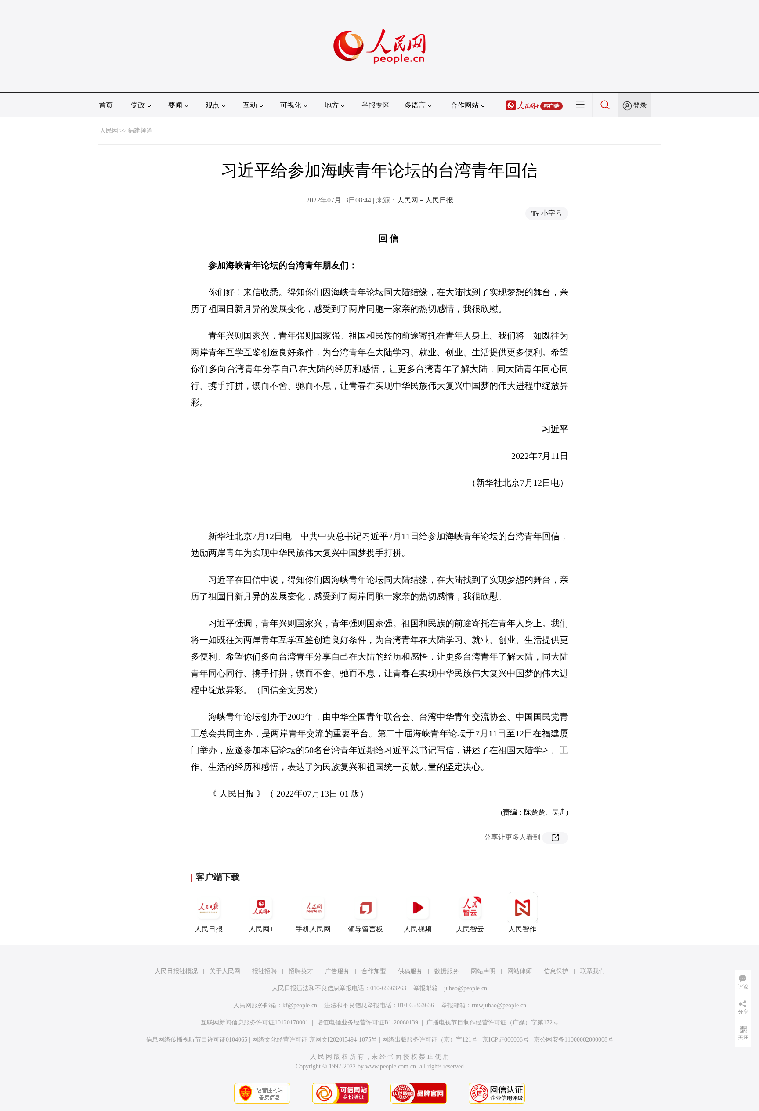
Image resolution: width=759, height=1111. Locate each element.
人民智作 (522, 929)
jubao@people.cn (465, 988)
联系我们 (592, 971)
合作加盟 (373, 971)
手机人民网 (313, 929)
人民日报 (209, 929)
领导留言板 (365, 929)
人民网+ (261, 929)
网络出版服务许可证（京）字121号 (429, 1039)
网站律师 (519, 971)
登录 (640, 105)
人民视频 (418, 929)
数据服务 (446, 971)
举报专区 (375, 105)
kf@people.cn (299, 1005)
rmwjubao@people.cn (499, 1005)
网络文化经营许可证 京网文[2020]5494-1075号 (314, 1039)
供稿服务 (410, 971)
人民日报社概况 (176, 971)
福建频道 (140, 130)
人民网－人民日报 (425, 200)
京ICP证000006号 (505, 1039)
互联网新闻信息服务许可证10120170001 (254, 1022)
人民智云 (470, 929)
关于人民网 (225, 971)
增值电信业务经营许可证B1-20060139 (367, 1022)
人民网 (109, 130)
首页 (106, 105)
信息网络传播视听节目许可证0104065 (196, 1039)
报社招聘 (264, 971)
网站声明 (483, 971)
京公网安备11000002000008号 (574, 1039)
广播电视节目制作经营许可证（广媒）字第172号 (492, 1022)
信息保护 (556, 971)
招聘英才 (301, 971)
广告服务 (337, 971)
